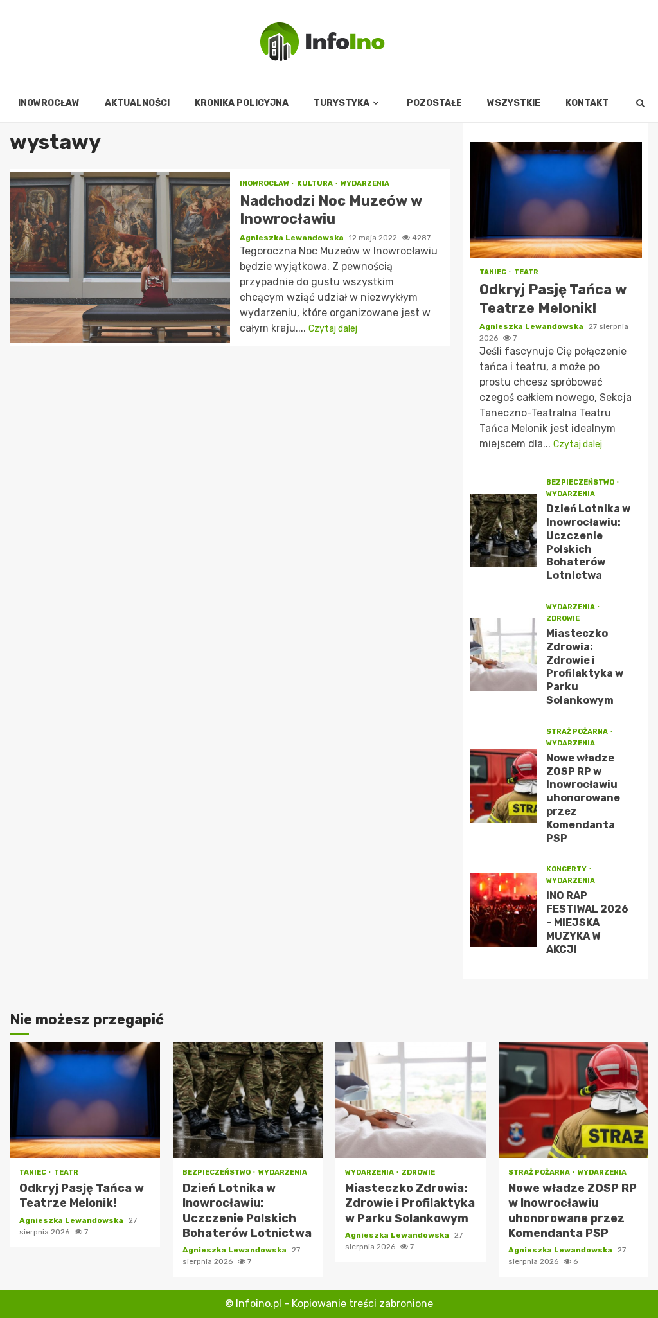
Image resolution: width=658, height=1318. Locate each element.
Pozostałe (434, 103)
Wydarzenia (365, 183)
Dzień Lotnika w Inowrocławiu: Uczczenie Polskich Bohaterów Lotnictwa (503, 530)
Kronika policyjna (242, 103)
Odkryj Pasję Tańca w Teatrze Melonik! (556, 200)
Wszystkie (513, 103)
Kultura (315, 183)
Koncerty (567, 869)
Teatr (526, 272)
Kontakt (587, 103)
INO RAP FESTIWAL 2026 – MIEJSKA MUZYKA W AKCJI (503, 910)
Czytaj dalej (332, 328)
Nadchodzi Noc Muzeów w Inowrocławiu (120, 257)
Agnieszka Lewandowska (293, 237)
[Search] (640, 103)
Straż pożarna (577, 731)
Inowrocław (49, 103)
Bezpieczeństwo (581, 482)
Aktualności (137, 103)
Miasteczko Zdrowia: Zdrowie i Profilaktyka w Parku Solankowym (503, 654)
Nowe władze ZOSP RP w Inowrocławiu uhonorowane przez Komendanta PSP (503, 786)
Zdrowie (563, 618)
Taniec (493, 272)
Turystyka (341, 103)
